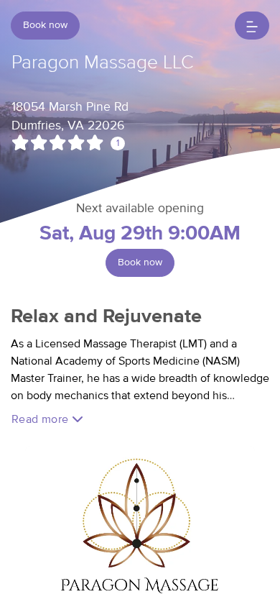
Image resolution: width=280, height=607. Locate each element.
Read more (41, 419)
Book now (45, 25)
